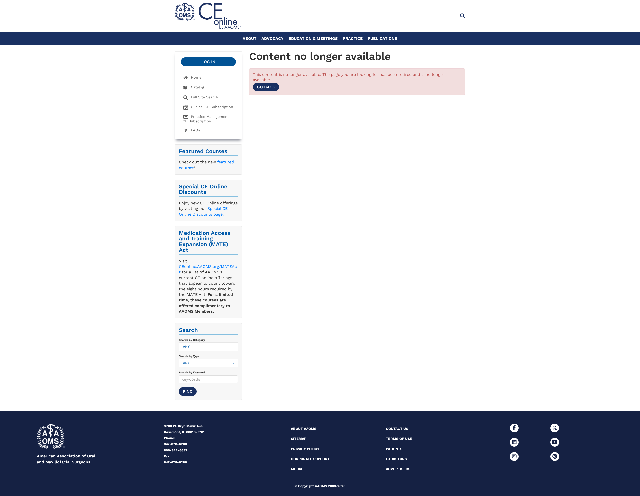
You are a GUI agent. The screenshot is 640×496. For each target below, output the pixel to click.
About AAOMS (303, 429)
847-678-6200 (175, 444)
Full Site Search (204, 97)
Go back (266, 87)
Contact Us (397, 429)
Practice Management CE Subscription (206, 119)
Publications (382, 38)
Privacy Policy (305, 449)
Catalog (197, 87)
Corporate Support (310, 459)
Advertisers (398, 469)
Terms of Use (399, 439)
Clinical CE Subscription (211, 107)
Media (296, 469)
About (249, 38)
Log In (209, 61)
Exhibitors (396, 459)
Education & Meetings (313, 38)
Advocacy (273, 38)
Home (196, 77)
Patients (394, 449)
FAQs (195, 130)
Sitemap (298, 439)
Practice (353, 38)
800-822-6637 (176, 450)
